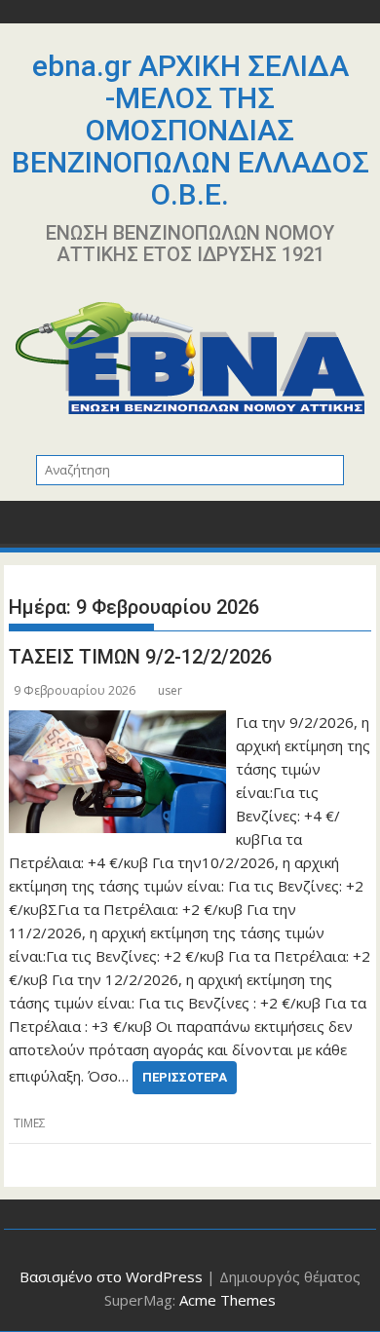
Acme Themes (227, 1300)
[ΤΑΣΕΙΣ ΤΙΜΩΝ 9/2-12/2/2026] (117, 722)
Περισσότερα (184, 1077)
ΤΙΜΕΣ (30, 1123)
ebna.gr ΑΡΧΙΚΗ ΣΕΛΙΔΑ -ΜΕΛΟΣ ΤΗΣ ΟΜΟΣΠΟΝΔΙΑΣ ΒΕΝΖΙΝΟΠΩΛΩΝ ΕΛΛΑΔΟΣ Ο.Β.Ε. (190, 130)
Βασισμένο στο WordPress (111, 1276)
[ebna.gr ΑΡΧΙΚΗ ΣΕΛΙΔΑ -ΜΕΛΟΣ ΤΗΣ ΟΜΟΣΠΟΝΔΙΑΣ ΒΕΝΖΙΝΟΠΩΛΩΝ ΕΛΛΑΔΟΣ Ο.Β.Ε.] (28, 528)
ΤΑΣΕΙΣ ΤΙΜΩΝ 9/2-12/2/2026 (140, 656)
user (170, 690)
